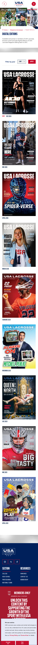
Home (6, 30)
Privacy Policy (14, 635)
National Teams (7, 583)
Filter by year (10, 62)
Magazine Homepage (16, 30)
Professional (6, 580)
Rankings (23, 574)
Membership (24, 580)
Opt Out (22, 642)
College (4, 574)
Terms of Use (24, 635)
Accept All (8, 642)
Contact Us (24, 577)
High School (6, 577)
